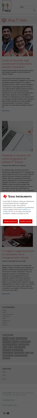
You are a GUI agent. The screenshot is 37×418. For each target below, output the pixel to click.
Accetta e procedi (25, 221)
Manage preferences (10, 221)
